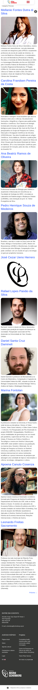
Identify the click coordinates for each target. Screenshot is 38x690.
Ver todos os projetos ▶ (26, 659)
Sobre (3, 643)
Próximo (33, 593)
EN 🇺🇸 (4, 659)
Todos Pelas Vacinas (25, 656)
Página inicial (6, 639)
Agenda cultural (6, 646)
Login (3, 656)
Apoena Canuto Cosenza (17, 464)
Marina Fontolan (12, 390)
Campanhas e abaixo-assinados (8, 651)
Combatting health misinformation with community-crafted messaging (24, 642)
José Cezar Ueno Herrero (18, 257)
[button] (35, 11)
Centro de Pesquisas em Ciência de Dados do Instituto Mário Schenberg (26, 650)
